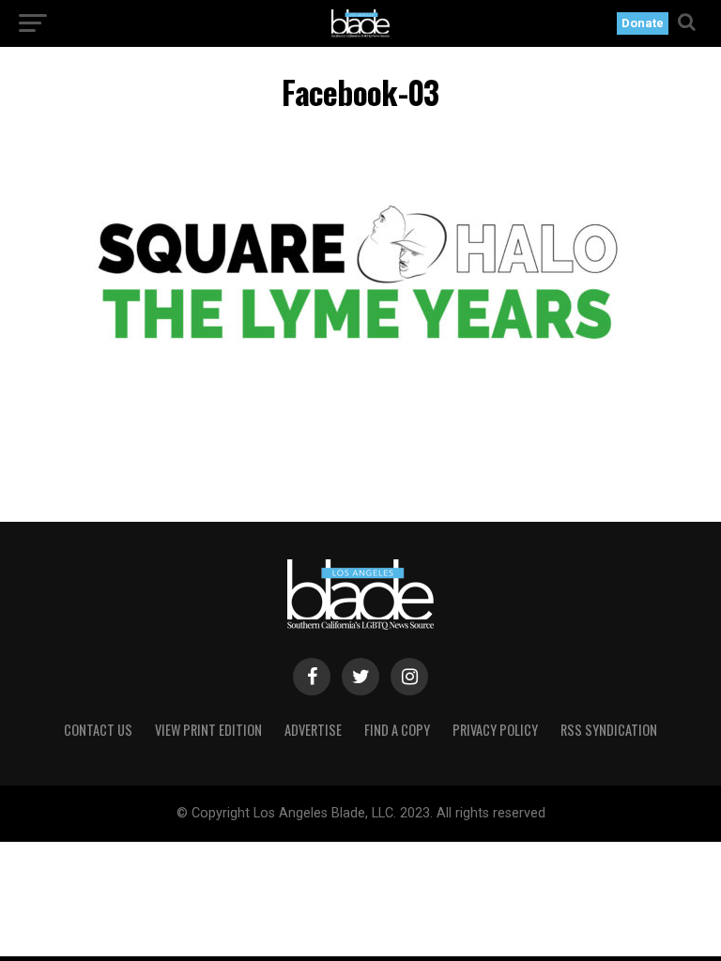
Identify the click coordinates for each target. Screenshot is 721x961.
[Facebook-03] (360, 415)
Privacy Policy (495, 730)
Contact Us (98, 730)
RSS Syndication (608, 730)
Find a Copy (397, 730)
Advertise (313, 730)
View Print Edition (208, 730)
